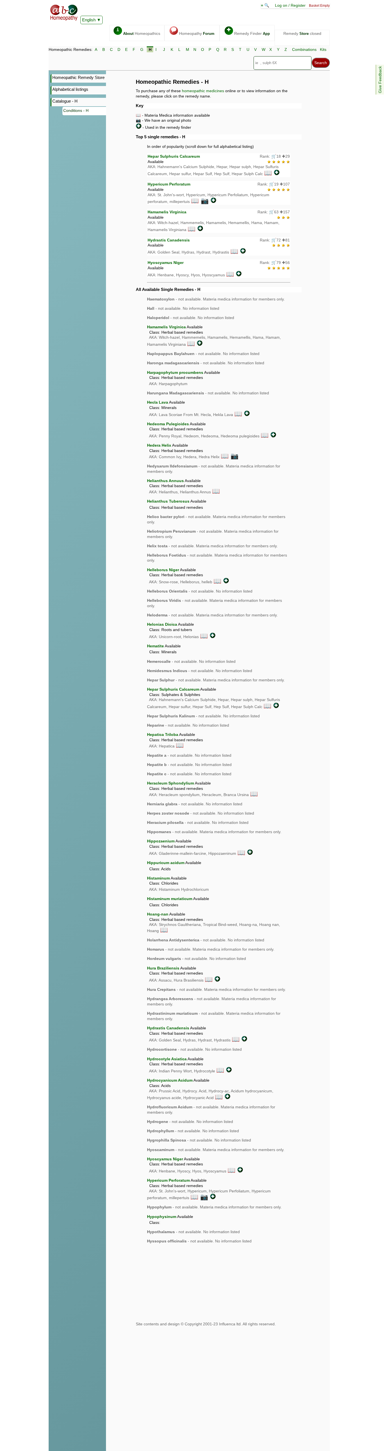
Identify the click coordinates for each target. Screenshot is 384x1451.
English (89, 19)
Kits (323, 49)
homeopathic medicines (203, 91)
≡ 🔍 (265, 5)
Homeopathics (138, 32)
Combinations (304, 49)
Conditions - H (76, 110)
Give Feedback (380, 79)
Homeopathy (192, 32)
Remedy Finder (248, 32)
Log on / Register (290, 5)
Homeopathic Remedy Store (78, 77)
